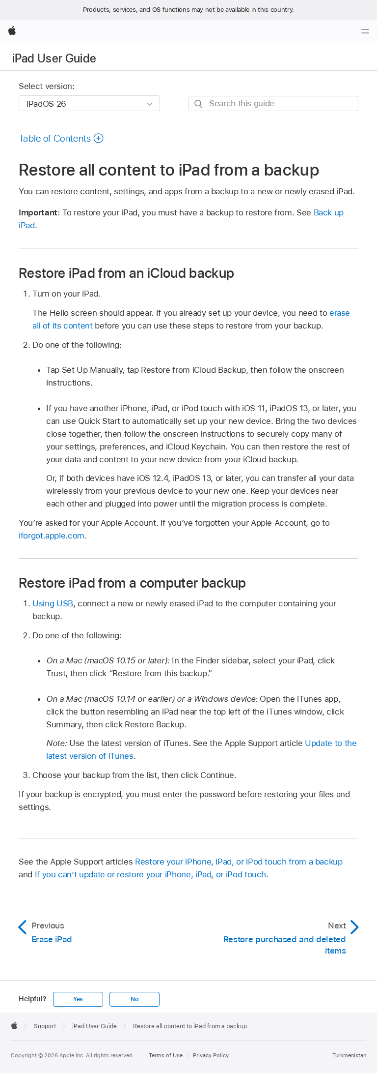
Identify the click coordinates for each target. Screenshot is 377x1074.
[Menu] (365, 31)
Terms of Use (166, 1055)
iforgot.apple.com (51, 535)
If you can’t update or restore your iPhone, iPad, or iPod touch (151, 874)
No (134, 999)
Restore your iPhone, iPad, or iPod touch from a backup (239, 861)
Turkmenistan (349, 1055)
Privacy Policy (211, 1055)
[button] (61, 138)
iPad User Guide (54, 58)
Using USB (52, 603)
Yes (78, 999)
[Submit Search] (199, 104)
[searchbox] (273, 103)
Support (45, 1026)
